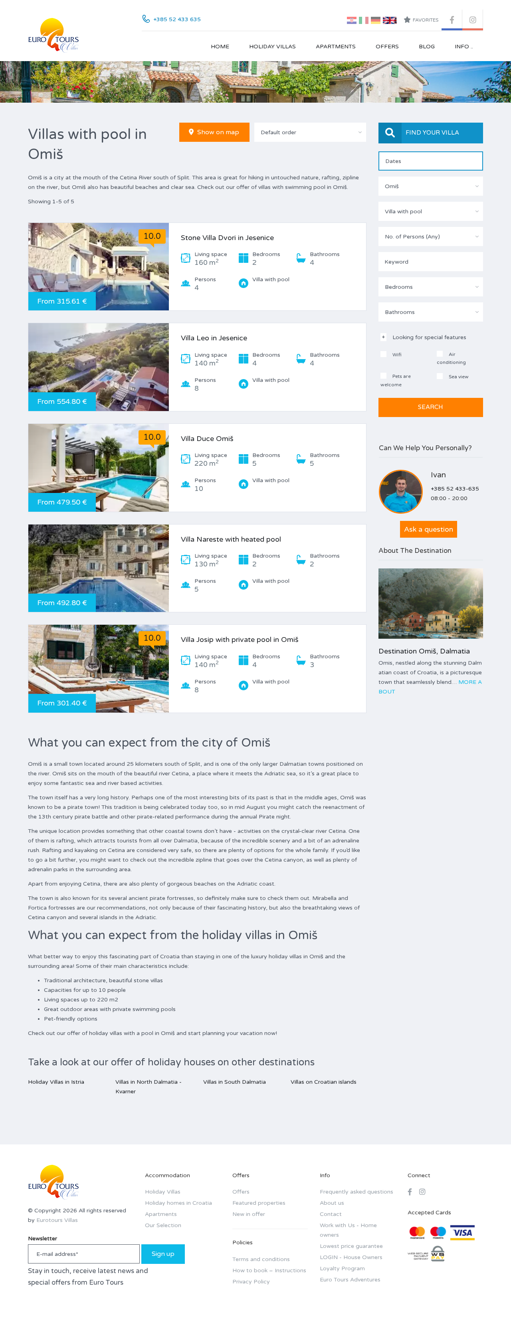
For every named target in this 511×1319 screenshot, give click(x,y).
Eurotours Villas (57, 1220)
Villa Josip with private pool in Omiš (240, 639)
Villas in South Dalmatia (234, 1082)
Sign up (163, 1254)
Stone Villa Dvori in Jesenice (227, 237)
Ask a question (428, 529)
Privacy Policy (251, 1281)
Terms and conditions (261, 1259)
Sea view (458, 376)
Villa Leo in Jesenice (214, 338)
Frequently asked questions (356, 1191)
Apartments (336, 46)
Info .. (464, 46)
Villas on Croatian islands (324, 1082)
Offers (387, 46)
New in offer (248, 1214)
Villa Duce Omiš (207, 438)
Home (220, 46)
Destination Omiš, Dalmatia (424, 651)
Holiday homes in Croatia (178, 1203)
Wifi (396, 355)
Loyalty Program (342, 1268)
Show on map (217, 132)
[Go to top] (489, 1297)
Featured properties (258, 1203)
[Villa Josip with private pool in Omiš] (98, 669)
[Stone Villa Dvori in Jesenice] (98, 267)
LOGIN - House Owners (351, 1257)
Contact (331, 1214)
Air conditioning (451, 359)
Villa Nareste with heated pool (231, 539)
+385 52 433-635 (455, 488)
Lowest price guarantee (351, 1246)
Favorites (425, 20)
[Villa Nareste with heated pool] (98, 568)
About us (332, 1203)
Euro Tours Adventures (350, 1279)
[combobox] (310, 132)
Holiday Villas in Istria (56, 1082)
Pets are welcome (395, 380)
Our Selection (163, 1225)
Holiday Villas (272, 46)
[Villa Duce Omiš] (98, 468)
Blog (427, 46)
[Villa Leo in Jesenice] (98, 367)
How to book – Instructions (269, 1270)
